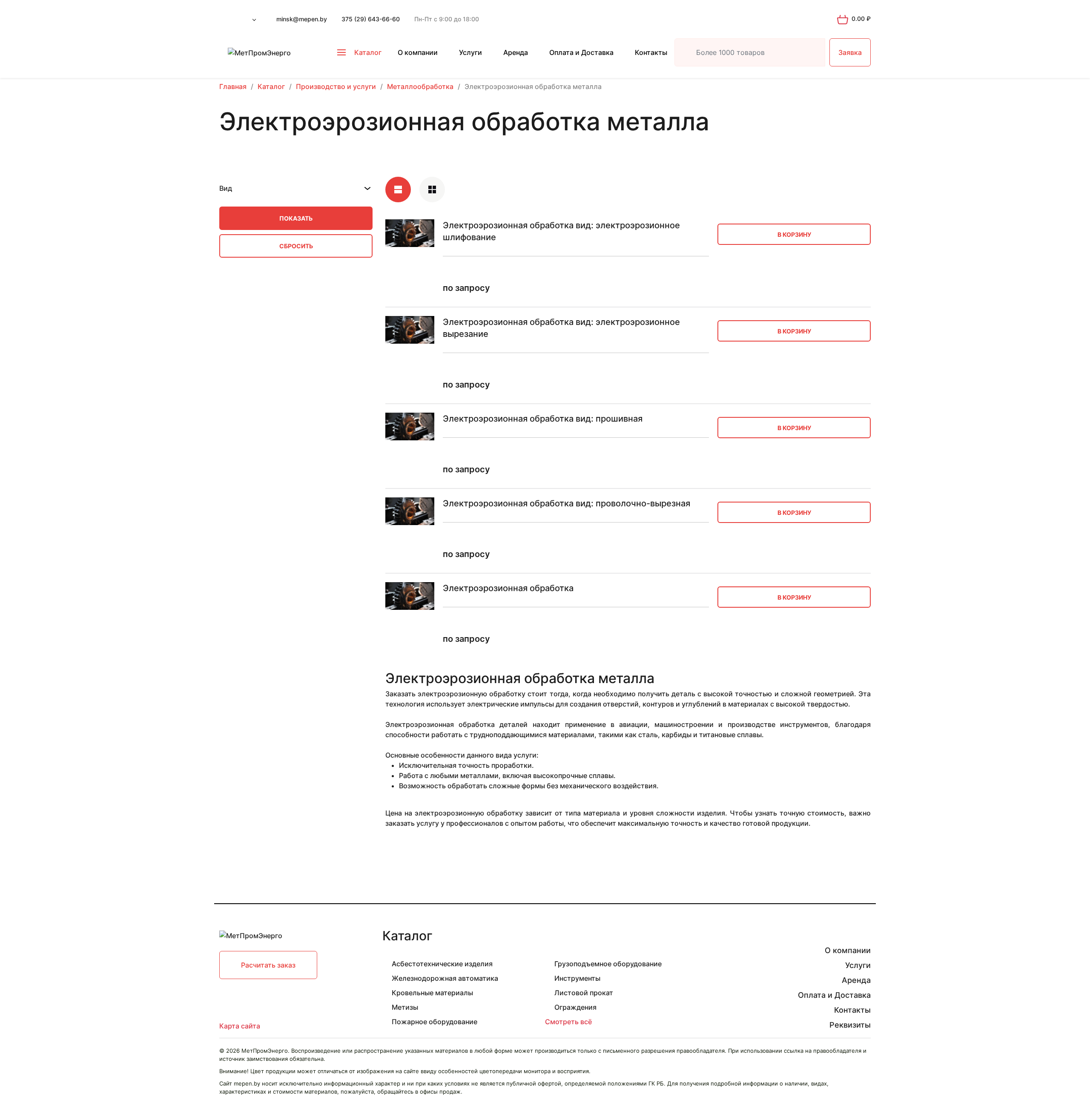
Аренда (515, 52)
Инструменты (577, 978)
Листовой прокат (583, 992)
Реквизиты (850, 1024)
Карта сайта (239, 1026)
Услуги (470, 52)
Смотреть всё (568, 1021)
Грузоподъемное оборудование (608, 963)
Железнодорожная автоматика (445, 978)
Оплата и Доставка (581, 52)
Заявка (850, 52)
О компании (418, 52)
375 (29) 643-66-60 (370, 19)
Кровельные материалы (432, 992)
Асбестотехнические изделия (442, 963)
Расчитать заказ (268, 965)
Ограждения (575, 1007)
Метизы (405, 1007)
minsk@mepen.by (301, 19)
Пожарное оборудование (434, 1021)
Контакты (651, 52)
